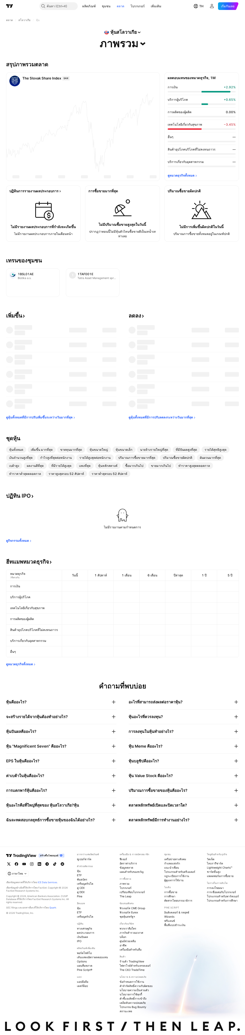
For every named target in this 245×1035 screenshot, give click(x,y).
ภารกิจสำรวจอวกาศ (131, 932)
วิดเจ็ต (210, 859)
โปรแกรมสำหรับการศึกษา (222, 900)
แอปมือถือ (82, 981)
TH (201, 6)
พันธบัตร (82, 879)
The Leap (125, 896)
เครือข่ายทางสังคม (175, 859)
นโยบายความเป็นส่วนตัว (134, 990)
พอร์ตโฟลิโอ (84, 953)
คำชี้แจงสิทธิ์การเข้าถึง (133, 998)
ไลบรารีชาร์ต (215, 863)
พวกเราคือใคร (128, 928)
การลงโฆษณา (215, 887)
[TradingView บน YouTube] (24, 864)
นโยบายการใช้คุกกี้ (131, 994)
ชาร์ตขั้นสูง (213, 871)
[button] (98, 6)
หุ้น (79, 871)
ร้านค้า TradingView (132, 961)
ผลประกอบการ (85, 932)
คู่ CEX (81, 887)
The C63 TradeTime (132, 969)
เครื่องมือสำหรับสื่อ (130, 949)
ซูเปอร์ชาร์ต (84, 859)
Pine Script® (84, 969)
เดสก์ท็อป (82, 986)
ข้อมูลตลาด (126, 867)
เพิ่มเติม (156, 6)
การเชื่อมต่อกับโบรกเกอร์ (221, 892)
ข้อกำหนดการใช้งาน (132, 981)
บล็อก (123, 936)
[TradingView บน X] (8, 864)
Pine (79, 896)
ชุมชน (106, 6)
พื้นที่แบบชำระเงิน (174, 925)
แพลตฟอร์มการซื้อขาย (220, 876)
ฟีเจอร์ (123, 859)
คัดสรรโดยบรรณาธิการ (178, 900)
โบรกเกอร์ (138, 6)
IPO (79, 941)
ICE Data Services (47, 882)
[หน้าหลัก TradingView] (9, 6)
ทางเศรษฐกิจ (84, 928)
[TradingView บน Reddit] (62, 864)
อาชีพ (123, 945)
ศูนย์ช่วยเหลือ (128, 941)
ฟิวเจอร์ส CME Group (132, 908)
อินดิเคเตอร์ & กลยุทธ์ (176, 912)
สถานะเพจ (126, 1011)
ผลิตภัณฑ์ (89, 6)
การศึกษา (169, 896)
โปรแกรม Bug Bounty (133, 1007)
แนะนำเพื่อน (171, 867)
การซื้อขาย (170, 892)
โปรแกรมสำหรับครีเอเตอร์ (179, 871)
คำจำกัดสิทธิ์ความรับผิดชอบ (136, 986)
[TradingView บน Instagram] (31, 864)
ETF (79, 875)
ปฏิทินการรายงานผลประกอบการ (34, 191)
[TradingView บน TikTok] (54, 864)
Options (82, 961)
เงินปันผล (82, 936)
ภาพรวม (124, 883)
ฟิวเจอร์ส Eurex (129, 912)
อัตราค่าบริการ (128, 863)
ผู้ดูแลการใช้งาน (174, 880)
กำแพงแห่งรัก (172, 863)
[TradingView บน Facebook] (16, 864)
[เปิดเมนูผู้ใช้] (212, 6)
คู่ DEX (81, 892)
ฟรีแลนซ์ (169, 920)
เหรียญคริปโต (85, 883)
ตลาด (120, 6)
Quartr (52, 907)
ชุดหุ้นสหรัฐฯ (127, 916)
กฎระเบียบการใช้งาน (176, 876)
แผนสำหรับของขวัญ (132, 871)
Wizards (169, 916)
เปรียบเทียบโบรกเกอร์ (132, 892)
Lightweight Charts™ (219, 867)
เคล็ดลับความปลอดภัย (133, 1002)
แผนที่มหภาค (84, 965)
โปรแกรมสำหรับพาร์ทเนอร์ (223, 896)
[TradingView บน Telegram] (47, 864)
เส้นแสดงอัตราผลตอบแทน (92, 957)
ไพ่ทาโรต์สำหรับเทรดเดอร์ (135, 965)
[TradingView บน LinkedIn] (39, 864)
